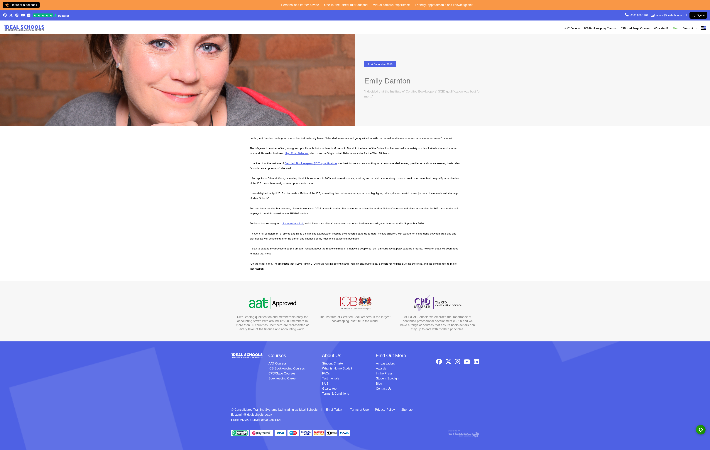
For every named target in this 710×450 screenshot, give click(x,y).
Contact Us (690, 28)
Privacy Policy (385, 409)
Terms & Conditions (335, 393)
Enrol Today (334, 409)
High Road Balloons (296, 153)
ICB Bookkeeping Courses (600, 28)
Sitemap (407, 409)
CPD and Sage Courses (635, 28)
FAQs (326, 373)
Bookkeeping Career (282, 378)
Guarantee (329, 388)
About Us (331, 355)
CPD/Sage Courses (281, 373)
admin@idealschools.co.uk (672, 15)
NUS (325, 383)
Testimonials (330, 378)
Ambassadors (385, 363)
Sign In (701, 15)
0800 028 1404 (639, 15)
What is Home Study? (337, 368)
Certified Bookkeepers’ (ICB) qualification (311, 163)
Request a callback (24, 5)
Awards (381, 368)
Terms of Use (359, 409)
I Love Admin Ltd (292, 223)
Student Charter (333, 363)
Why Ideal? (661, 28)
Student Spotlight (387, 378)
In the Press (384, 373)
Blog (676, 28)
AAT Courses (572, 28)
